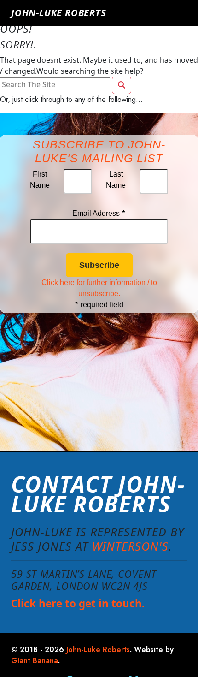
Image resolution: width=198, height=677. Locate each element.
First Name (40, 179)
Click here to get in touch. (78, 603)
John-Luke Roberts (58, 12)
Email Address (99, 213)
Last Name (116, 179)
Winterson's (130, 546)
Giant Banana (34, 660)
